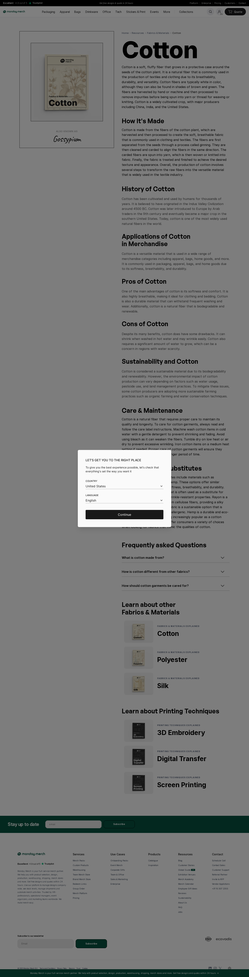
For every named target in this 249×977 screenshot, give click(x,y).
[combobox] (124, 486)
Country (91, 481)
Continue (124, 515)
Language (92, 495)
